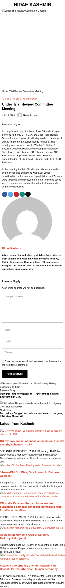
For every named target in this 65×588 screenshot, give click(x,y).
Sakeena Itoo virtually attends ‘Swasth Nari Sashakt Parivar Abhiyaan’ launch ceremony (29, 567)
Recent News (30, 99)
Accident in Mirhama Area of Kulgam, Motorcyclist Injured (24, 536)
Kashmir (6, 99)
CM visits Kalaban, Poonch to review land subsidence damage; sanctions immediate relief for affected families (31, 506)
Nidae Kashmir (30, 114)
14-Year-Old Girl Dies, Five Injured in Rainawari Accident (30, 474)
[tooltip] (4, 194)
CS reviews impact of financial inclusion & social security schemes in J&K (32, 442)
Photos (17, 99)
